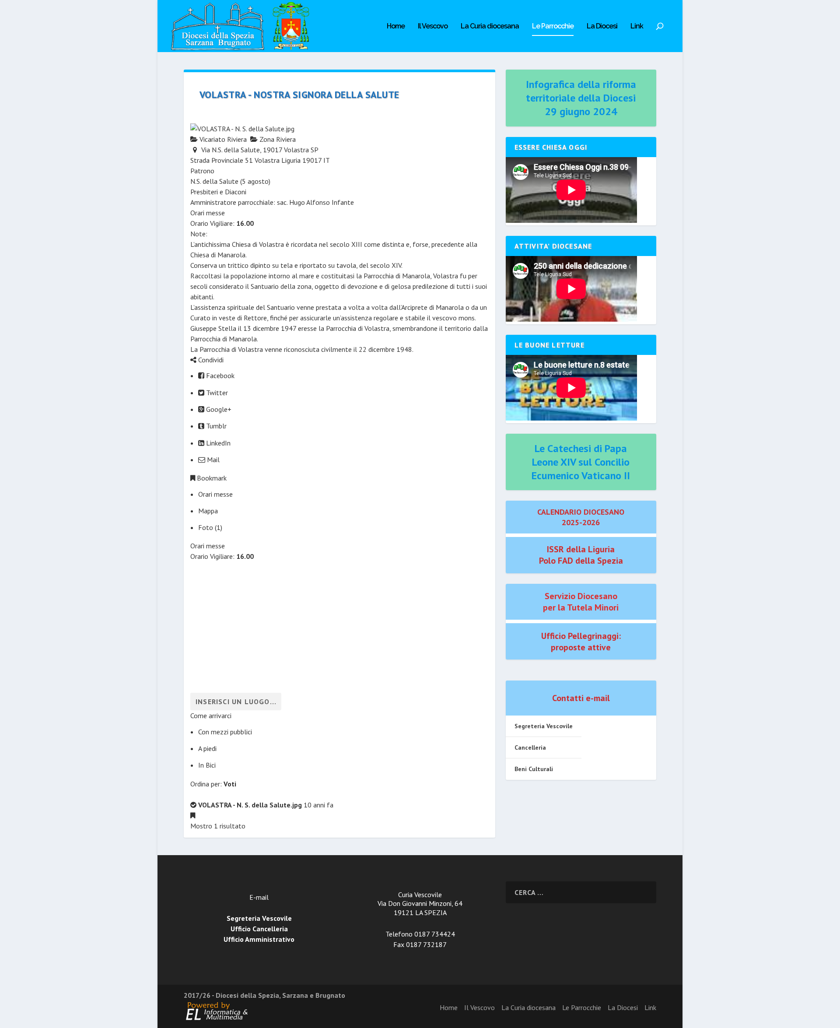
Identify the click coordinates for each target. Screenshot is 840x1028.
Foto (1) (210, 527)
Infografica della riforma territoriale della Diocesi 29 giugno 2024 (581, 97)
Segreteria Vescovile (543, 726)
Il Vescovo (433, 26)
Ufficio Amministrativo (259, 939)
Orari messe (215, 494)
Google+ (217, 409)
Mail (212, 459)
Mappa (208, 510)
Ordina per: (213, 783)
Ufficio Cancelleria (259, 928)
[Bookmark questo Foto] (192, 815)
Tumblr (215, 425)
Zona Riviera (277, 139)
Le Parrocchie (553, 26)
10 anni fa (318, 804)
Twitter (216, 392)
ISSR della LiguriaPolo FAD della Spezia (581, 555)
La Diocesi (602, 26)
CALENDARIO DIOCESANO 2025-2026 (580, 517)
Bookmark (211, 478)
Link (636, 26)
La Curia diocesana (490, 26)
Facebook (219, 375)
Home (396, 26)
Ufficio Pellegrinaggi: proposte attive (581, 641)
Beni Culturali (533, 769)
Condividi (210, 359)
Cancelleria (530, 747)
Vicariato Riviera (222, 139)
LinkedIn (217, 443)
